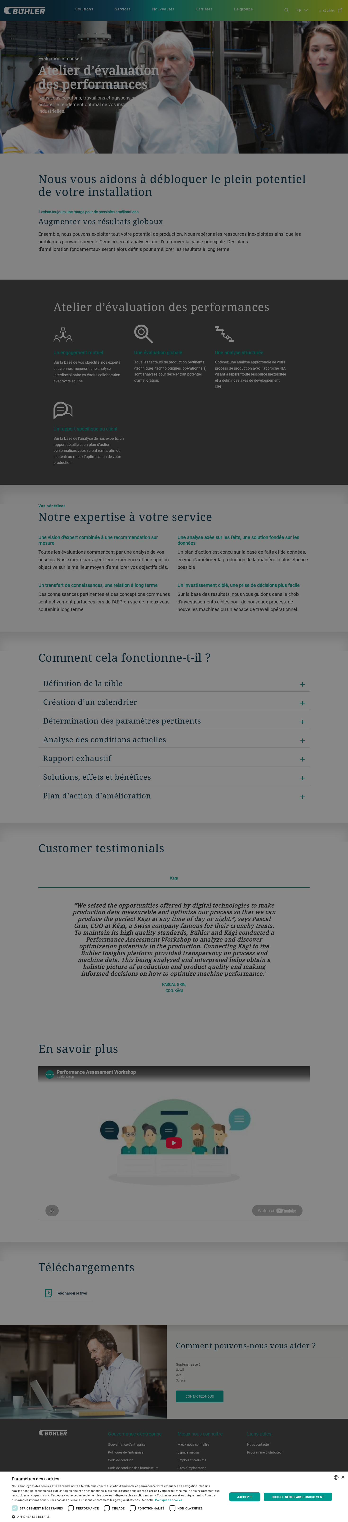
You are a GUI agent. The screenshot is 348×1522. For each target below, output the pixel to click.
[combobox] (336, 1477)
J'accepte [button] (245, 1497)
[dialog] (174, 1497)
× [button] (342, 1477)
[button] (116, 1516)
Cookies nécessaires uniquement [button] (298, 1497)
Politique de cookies (168, 1500)
